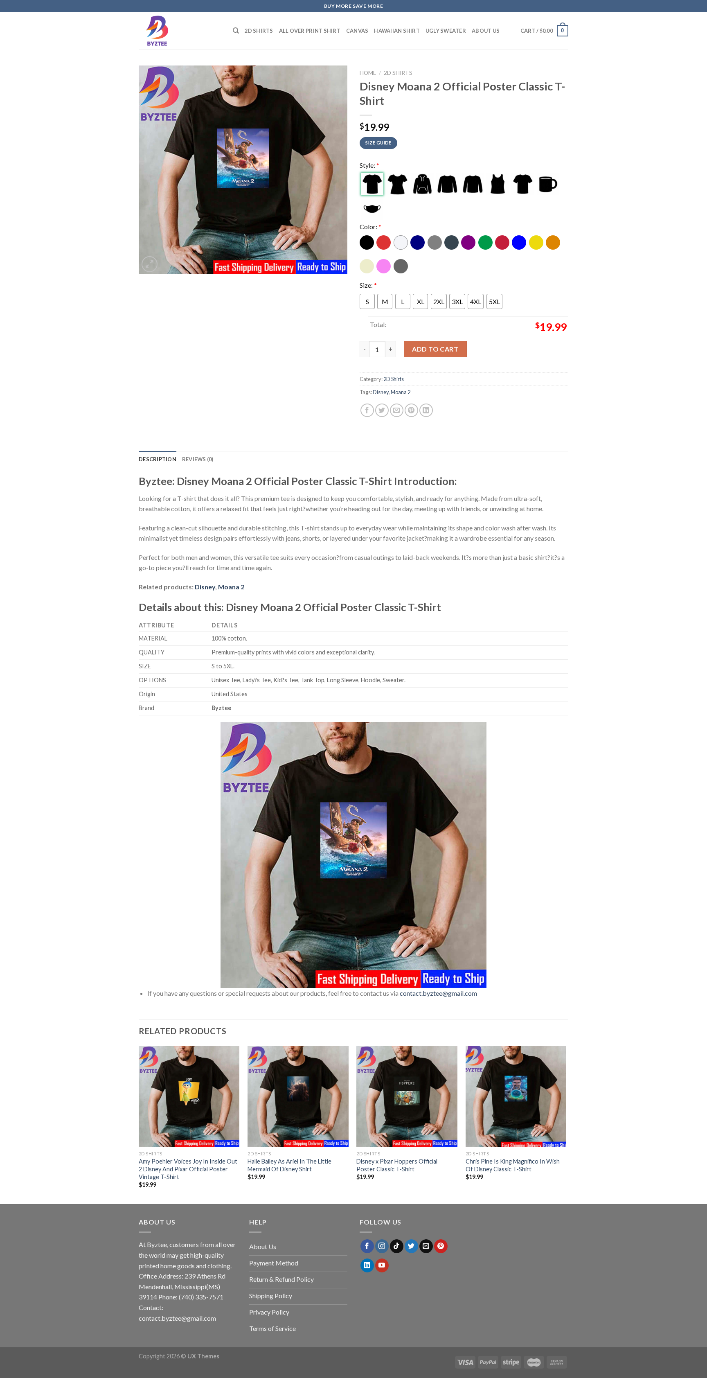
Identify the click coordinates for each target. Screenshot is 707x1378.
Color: (370, 226)
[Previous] (139, 1124)
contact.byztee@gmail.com (438, 993)
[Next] (566, 1124)
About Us (486, 30)
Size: (368, 285)
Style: (369, 165)
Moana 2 (400, 392)
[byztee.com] (180, 30)
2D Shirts (259, 30)
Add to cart (435, 349)
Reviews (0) (198, 459)
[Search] (236, 30)
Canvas (357, 30)
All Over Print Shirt (309, 30)
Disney (381, 392)
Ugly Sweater (446, 30)
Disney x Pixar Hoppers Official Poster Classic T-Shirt (396, 1165)
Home (368, 73)
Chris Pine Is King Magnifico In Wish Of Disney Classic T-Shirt (513, 1165)
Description (157, 459)
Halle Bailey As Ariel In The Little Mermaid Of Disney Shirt (289, 1165)
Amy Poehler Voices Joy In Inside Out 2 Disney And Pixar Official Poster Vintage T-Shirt (188, 1169)
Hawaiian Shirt (397, 30)
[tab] (157, 459)
